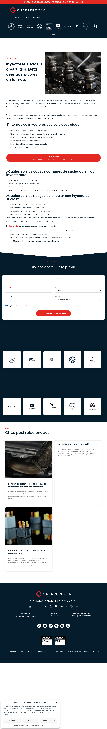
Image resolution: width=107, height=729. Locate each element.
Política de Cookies (58, 651)
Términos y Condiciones (26, 306)
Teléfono (59, 279)
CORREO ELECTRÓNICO (81, 613)
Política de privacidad (43, 651)
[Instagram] (39, 626)
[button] (56, 703)
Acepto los (21, 306)
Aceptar (12, 720)
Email (7, 287)
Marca (58, 296)
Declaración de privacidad (32, 725)
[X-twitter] (68, 626)
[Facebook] (45, 626)
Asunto (58, 287)
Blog (21, 651)
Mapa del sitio (12, 651)
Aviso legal (30, 651)
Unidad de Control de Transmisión (74, 444)
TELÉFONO (53, 613)
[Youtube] (56, 626)
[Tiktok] (51, 626)
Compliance (95, 651)
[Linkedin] (62, 626)
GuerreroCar (14, 226)
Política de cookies (19, 725)
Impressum (43, 725)
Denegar (30, 720)
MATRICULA (9, 296)
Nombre (8, 279)
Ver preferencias (48, 720)
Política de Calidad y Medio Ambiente (77, 651)
